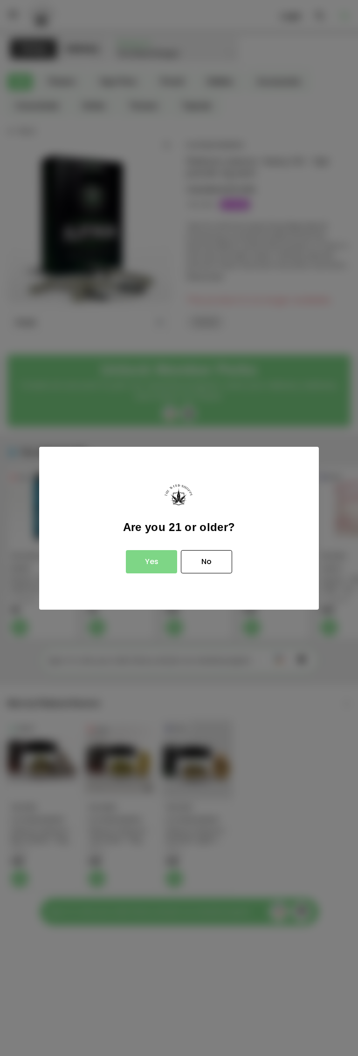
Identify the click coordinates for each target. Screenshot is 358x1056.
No (206, 561)
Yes (151, 561)
